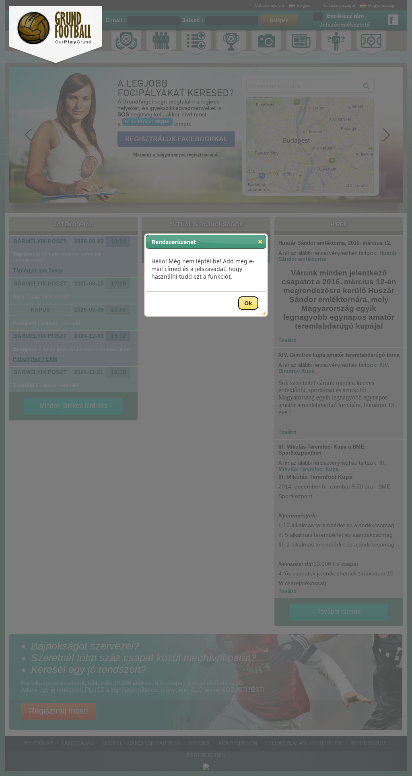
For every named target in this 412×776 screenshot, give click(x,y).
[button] (260, 242)
